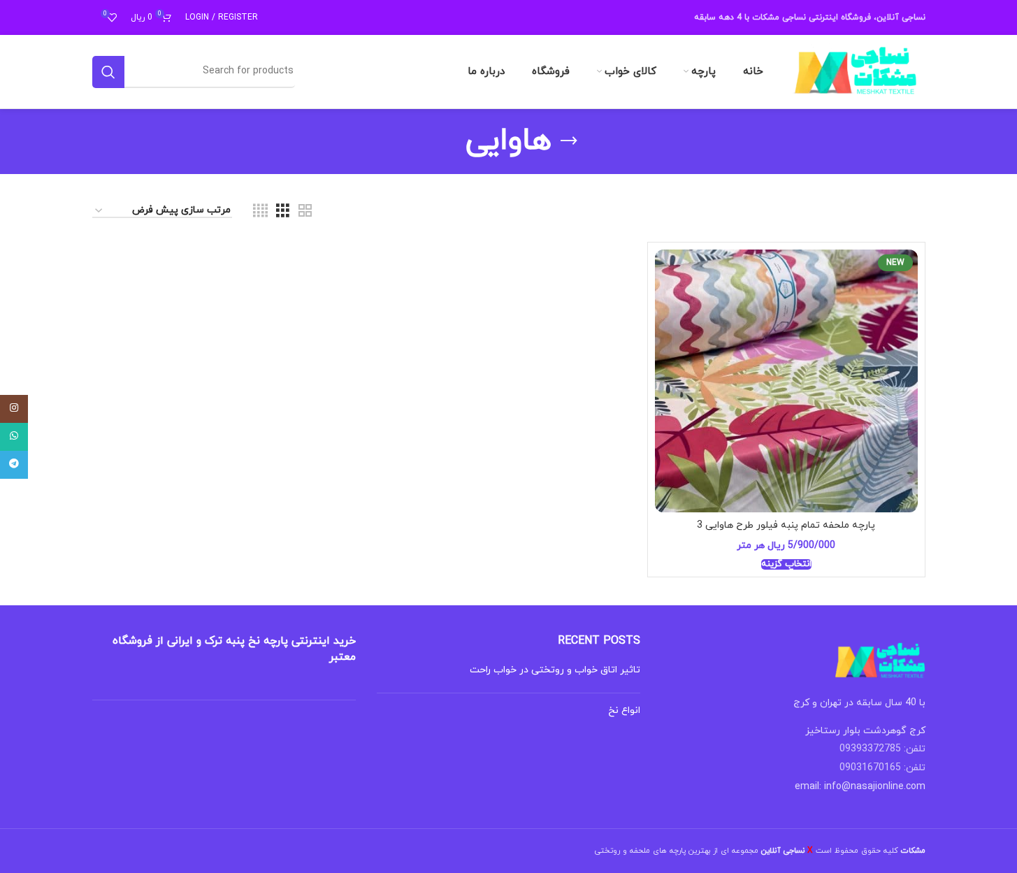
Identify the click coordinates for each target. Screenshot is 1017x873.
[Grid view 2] (305, 211)
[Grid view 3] (282, 211)
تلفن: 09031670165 (882, 767)
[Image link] (880, 660)
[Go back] (568, 141)
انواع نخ (624, 710)
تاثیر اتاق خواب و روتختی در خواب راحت (555, 670)
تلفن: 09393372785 (882, 749)
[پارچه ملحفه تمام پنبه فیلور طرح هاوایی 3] (786, 381)
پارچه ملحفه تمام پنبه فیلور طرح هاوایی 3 (786, 525)
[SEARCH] (108, 72)
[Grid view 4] (260, 211)
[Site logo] (855, 71)
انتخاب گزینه (786, 564)
